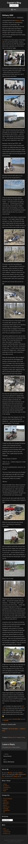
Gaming (5, 800)
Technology (5, 808)
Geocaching (5, 802)
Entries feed (6, 830)
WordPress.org (6, 833)
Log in (4, 828)
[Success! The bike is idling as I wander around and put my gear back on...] (14, 187)
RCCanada (5, 789)
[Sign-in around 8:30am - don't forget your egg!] (14, 58)
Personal (15, 719)
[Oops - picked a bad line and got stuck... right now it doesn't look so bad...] (14, 237)
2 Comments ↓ (20, 17)
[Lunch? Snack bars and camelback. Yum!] (14, 536)
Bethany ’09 (18, 20)
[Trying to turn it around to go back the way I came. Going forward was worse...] (14, 293)
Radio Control (6, 807)
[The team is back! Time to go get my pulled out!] (14, 568)
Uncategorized (6, 810)
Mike (14, 17)
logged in (10, 747)
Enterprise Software (7, 798)
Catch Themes (18, 841)
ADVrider (5, 784)
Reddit (4, 790)
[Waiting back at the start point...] (14, 512)
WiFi (4, 812)
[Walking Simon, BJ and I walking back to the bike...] (14, 588)
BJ (3, 40)
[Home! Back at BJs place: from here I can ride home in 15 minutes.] (14, 682)
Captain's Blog (14, 2)
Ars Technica (6, 785)
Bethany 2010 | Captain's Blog (16, 737)
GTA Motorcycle (6, 787)
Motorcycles (6, 803)
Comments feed (6, 831)
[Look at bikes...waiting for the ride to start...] (14, 86)
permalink (6, 720)
